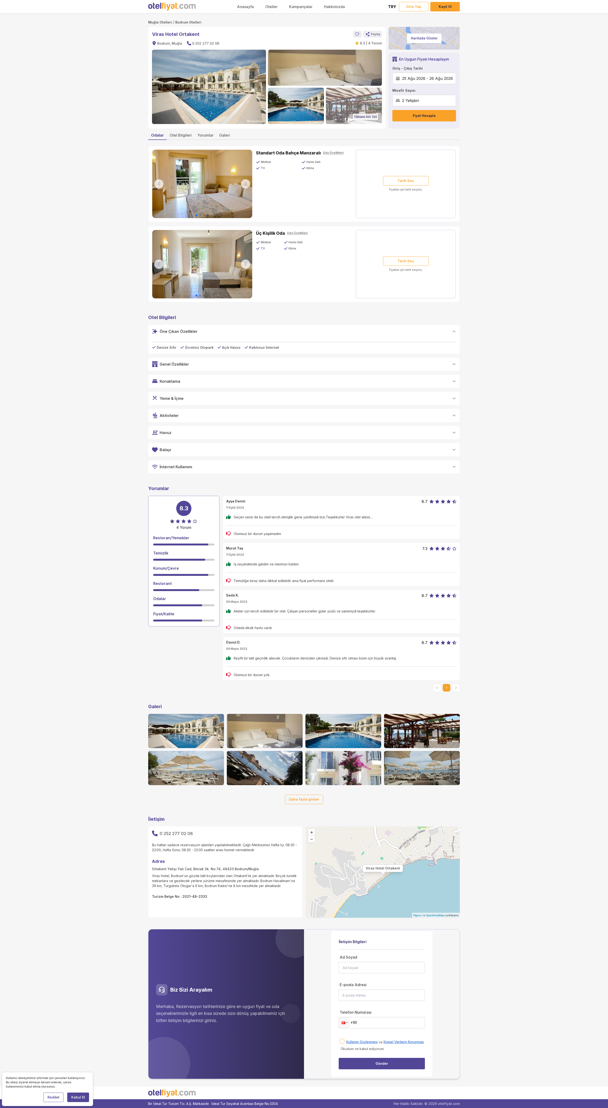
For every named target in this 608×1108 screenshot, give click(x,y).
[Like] (357, 34)
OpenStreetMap (435, 915)
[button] (372, 34)
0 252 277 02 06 (205, 43)
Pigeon (417, 915)
